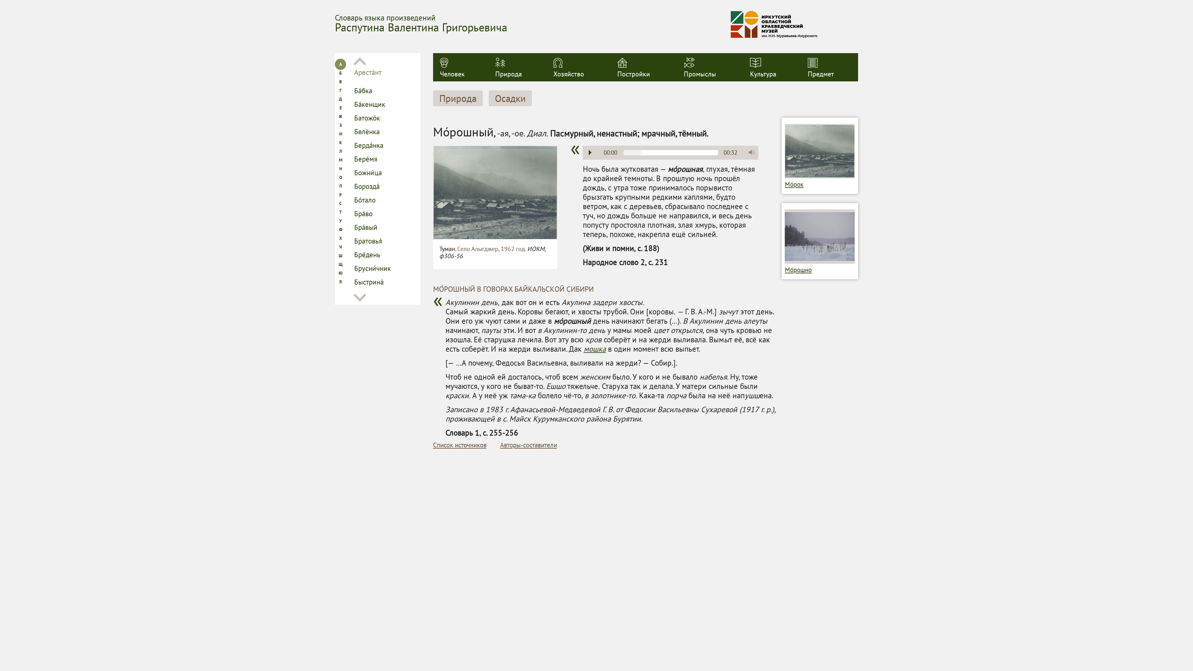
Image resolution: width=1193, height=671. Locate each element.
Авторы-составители (528, 445)
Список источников (460, 445)
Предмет (821, 74)
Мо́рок (794, 184)
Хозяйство (568, 74)
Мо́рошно (798, 270)
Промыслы (700, 74)
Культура (763, 74)
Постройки (633, 74)
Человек (452, 74)
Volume (750, 152)
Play (590, 152)
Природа (508, 74)
